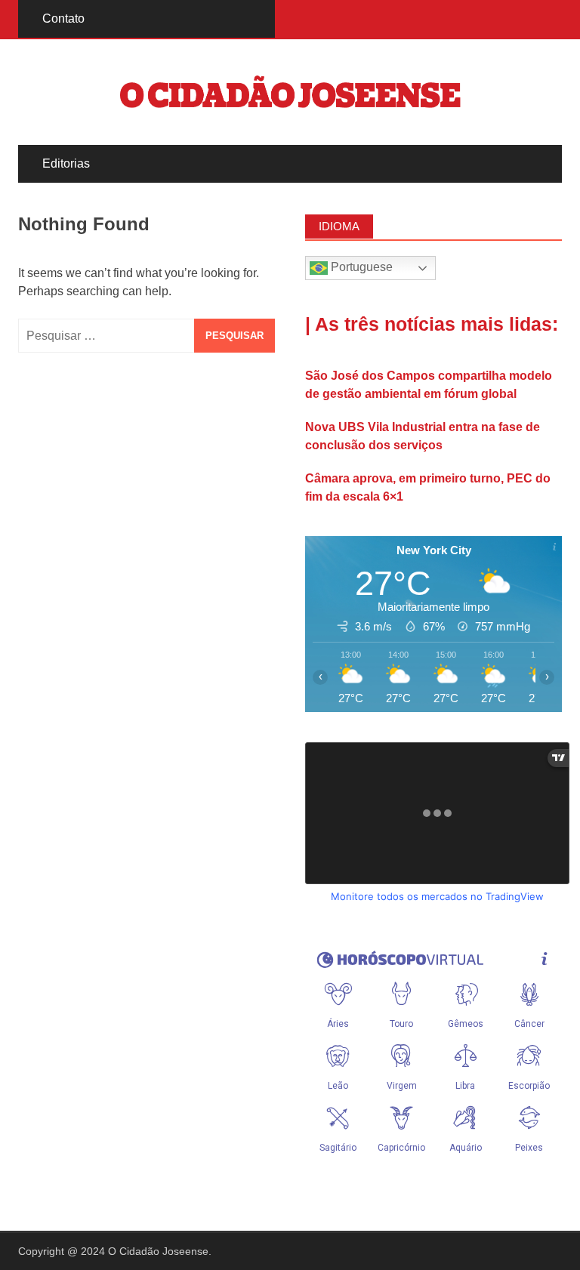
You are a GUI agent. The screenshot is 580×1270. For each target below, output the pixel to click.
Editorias (66, 163)
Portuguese (360, 266)
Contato (63, 18)
